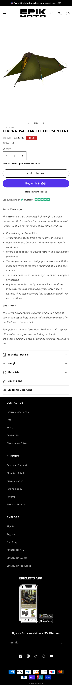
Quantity (7, 148)
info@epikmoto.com (18, 412)
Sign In (10, 526)
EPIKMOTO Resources (19, 566)
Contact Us (13, 435)
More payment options (36, 191)
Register (11, 534)
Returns (11, 497)
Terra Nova (9, 128)
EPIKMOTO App (15, 550)
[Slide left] (28, 123)
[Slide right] (43, 123)
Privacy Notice (15, 481)
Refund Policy (14, 489)
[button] (4, 13)
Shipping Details (16, 473)
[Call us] (60, 13)
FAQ (9, 420)
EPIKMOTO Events (17, 558)
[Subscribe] (61, 643)
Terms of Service (16, 504)
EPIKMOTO (39, 684)
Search (10, 427)
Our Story (12, 542)
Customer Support (17, 465)
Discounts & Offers (17, 443)
